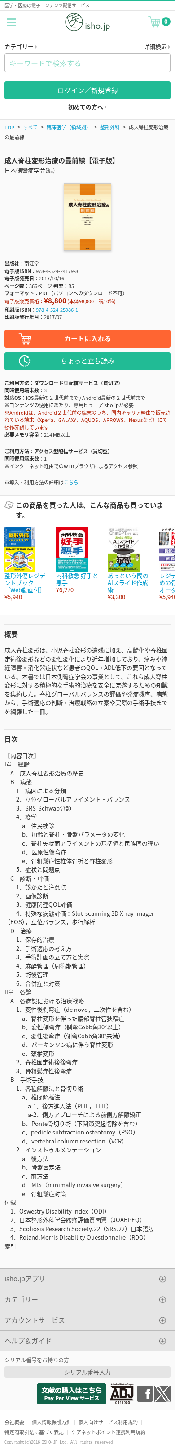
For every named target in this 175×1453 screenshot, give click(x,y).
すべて (30, 127)
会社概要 (14, 1422)
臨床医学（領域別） (69, 127)
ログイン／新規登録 (87, 90)
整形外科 (110, 127)
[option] (26, 564)
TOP (9, 127)
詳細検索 (156, 46)
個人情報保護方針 (51, 1422)
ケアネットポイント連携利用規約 (108, 1431)
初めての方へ (86, 106)
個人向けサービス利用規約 (108, 1422)
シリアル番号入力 (87, 1372)
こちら (71, 482)
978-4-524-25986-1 (57, 309)
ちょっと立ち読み (87, 360)
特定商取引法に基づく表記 (34, 1431)
